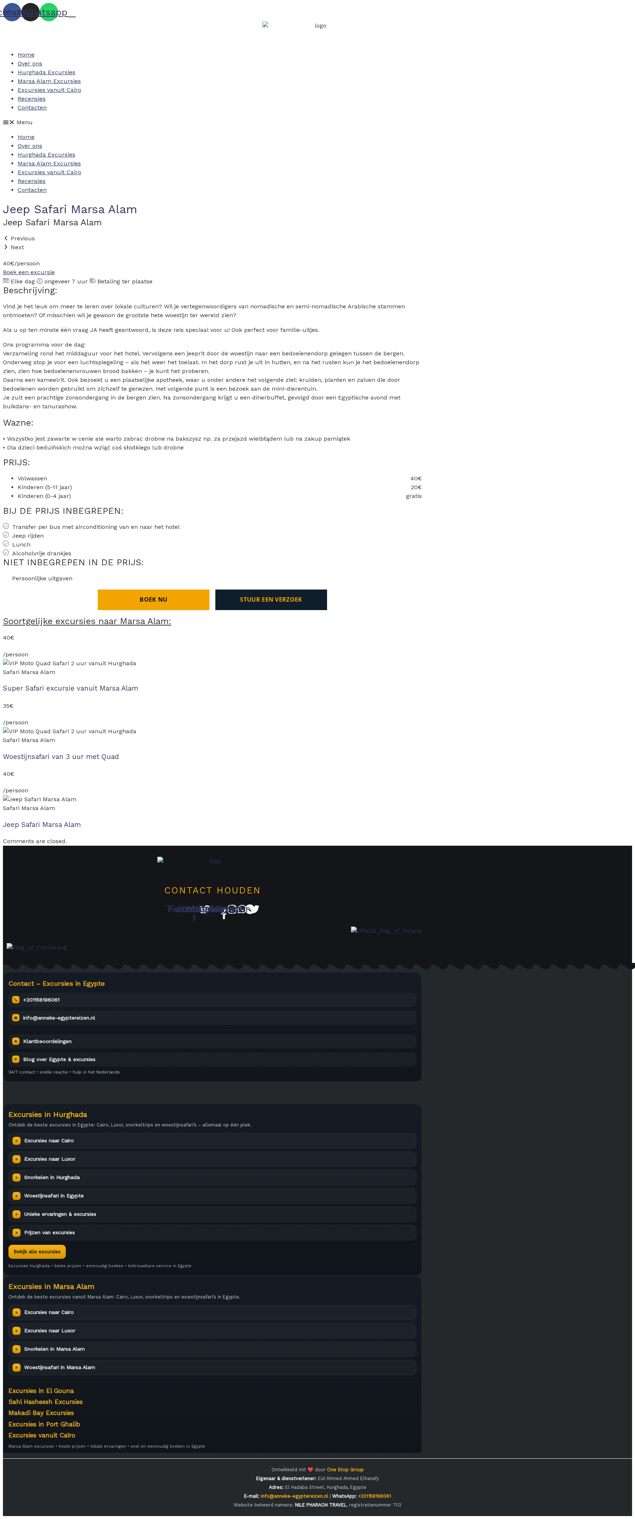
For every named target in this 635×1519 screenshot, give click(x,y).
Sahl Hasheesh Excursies (45, 1401)
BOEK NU (153, 599)
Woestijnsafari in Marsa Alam (59, 1367)
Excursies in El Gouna (41, 1390)
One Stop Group (345, 1469)
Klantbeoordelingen (47, 1041)
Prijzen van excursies (49, 1232)
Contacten (32, 107)
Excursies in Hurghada (47, 1114)
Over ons (30, 63)
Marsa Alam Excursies (49, 81)
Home (26, 54)
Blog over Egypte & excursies (59, 1059)
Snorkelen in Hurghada (52, 1177)
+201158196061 (41, 1000)
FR (15, 1093)
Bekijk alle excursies (37, 1251)
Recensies (32, 98)
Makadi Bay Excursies (41, 1412)
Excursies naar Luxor (49, 1159)
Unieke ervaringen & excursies (60, 1214)
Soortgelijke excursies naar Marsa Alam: (87, 621)
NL (54, 1093)
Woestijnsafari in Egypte (54, 1196)
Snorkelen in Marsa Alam (54, 1349)
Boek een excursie (29, 272)
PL (6, 1093)
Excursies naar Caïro (49, 1140)
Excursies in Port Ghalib (44, 1424)
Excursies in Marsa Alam (51, 1286)
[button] (317, 122)
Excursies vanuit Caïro (49, 89)
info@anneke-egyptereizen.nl (59, 1018)
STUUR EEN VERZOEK (271, 599)
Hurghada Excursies (46, 72)
